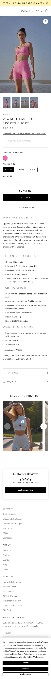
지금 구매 (25, 197)
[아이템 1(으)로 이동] (7, 102)
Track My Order (9, 514)
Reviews (6, 555)
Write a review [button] (25, 490)
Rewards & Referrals (12, 582)
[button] (42, 11)
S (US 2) (8, 169)
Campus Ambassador (12, 605)
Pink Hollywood (5, 158)
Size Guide (7, 528)
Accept (25, 663)
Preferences (25, 674)
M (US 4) (20, 169)
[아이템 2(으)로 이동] (16, 102)
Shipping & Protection (12, 519)
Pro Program (8, 591)
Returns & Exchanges (12, 523)
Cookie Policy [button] (23, 654)
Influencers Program (12, 600)
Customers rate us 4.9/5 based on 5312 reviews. (24, 133)
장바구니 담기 (25, 191)
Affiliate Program (10, 596)
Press (5, 569)
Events (6, 560)
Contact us (7, 538)
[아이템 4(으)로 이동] (34, 102)
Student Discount (10, 586)
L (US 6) (32, 169)
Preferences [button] (38, 657)
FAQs (5, 533)
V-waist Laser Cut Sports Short (17, 359)
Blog (5, 564)
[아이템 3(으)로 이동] (25, 102)
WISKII (7, 114)
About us (7, 550)
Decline (25, 669)
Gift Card (7, 610)
